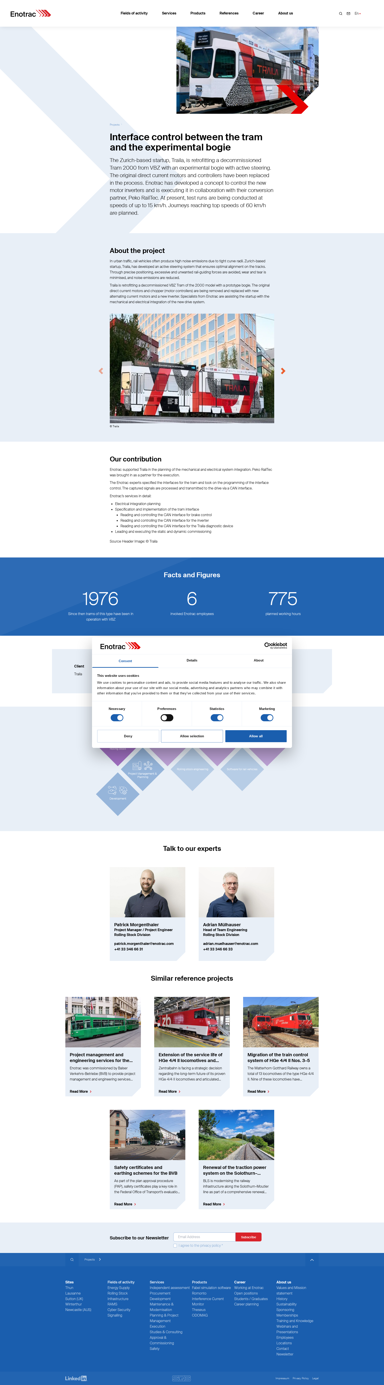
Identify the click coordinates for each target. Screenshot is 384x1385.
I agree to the (200, 1245)
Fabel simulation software (211, 1287)
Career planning (246, 1304)
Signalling (115, 1315)
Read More (79, 1091)
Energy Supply (119, 1287)
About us (285, 13)
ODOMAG (200, 1315)
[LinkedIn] (76, 1378)
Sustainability (286, 1304)
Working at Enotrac (249, 1287)
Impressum (282, 1378)
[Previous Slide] (100, 371)
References (229, 13)
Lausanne (73, 1293)
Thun (69, 1287)
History (281, 1299)
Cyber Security (119, 1309)
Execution (157, 1326)
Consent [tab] (125, 661)
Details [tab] (192, 660)
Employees (285, 1337)
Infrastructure (118, 1299)
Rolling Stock (118, 1293)
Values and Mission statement (291, 1290)
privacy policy (210, 1245)
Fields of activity (134, 13)
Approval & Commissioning (162, 1340)
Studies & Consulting (166, 1332)
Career (258, 13)
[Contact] (348, 13)
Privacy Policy (301, 1378)
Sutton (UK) (74, 1299)
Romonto (199, 1293)
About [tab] (259, 660)
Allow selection (192, 736)
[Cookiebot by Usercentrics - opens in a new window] (267, 645)
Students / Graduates (251, 1299)
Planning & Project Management (164, 1318)
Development (160, 1299)
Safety (154, 1348)
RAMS (112, 1304)
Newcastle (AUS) (78, 1309)
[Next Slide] (283, 371)
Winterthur (73, 1304)
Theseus (199, 1309)
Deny (128, 736)
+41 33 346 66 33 (218, 949)
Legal (315, 1378)
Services (169, 13)
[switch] (167, 717)
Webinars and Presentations (287, 1329)
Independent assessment (170, 1287)
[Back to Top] (312, 1259)
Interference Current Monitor (208, 1302)
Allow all (256, 736)
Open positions (246, 1293)
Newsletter (284, 1354)
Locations (284, 1343)
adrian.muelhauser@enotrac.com (230, 943)
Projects (115, 124)
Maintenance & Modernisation (162, 1307)
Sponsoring (285, 1309)
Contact (282, 1348)
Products (197, 13)
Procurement (160, 1293)
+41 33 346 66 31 (128, 949)
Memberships (287, 1315)
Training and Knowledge (294, 1321)
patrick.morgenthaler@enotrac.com (144, 943)
